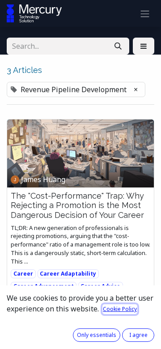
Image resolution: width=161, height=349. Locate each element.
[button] (143, 46)
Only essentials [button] (96, 335)
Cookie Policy (120, 309)
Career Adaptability (68, 273)
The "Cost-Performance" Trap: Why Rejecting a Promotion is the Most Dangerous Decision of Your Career (77, 205)
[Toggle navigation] (145, 13)
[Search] (118, 46)
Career (23, 273)
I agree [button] (138, 335)
